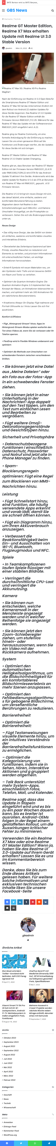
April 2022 (8, 1071)
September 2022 (11, 1050)
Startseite (8, 19)
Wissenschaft (10, 1107)
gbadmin (9, 48)
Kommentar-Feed (11, 1131)
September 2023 (11, 1042)
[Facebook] (7, 902)
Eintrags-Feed (10, 1126)
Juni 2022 (8, 1063)
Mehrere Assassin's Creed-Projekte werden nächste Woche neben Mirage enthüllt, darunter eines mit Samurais (41, 1010)
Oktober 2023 (10, 1038)
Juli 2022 (8, 1059)
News (6, 1099)
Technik (17, 19)
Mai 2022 (8, 1067)
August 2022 (9, 1055)
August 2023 (9, 1046)
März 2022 (8, 1076)
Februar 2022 (9, 1080)
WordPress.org (10, 1135)
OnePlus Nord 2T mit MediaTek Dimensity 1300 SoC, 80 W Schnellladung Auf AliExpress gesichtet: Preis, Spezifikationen (41, 976)
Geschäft (8, 1095)
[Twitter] (13, 902)
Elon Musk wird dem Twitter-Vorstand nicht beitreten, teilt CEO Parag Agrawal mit (14, 975)
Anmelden (8, 1122)
